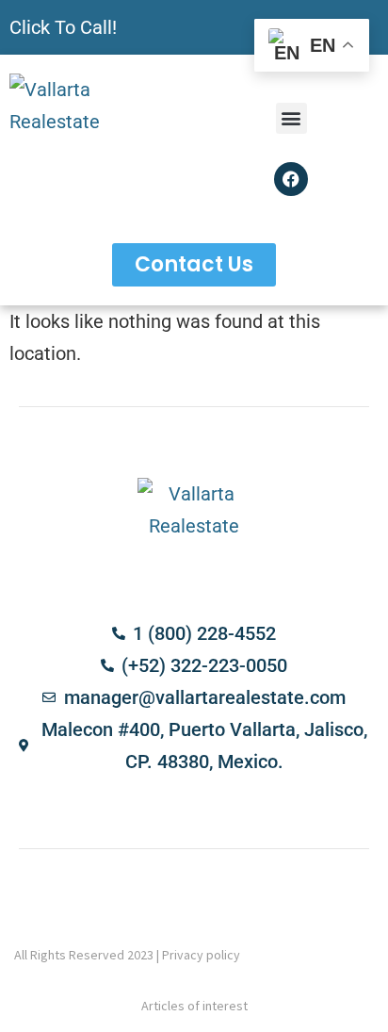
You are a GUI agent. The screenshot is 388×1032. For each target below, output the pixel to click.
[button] (291, 118)
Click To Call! (63, 27)
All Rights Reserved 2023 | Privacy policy (127, 954)
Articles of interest (194, 1005)
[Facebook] (291, 179)
